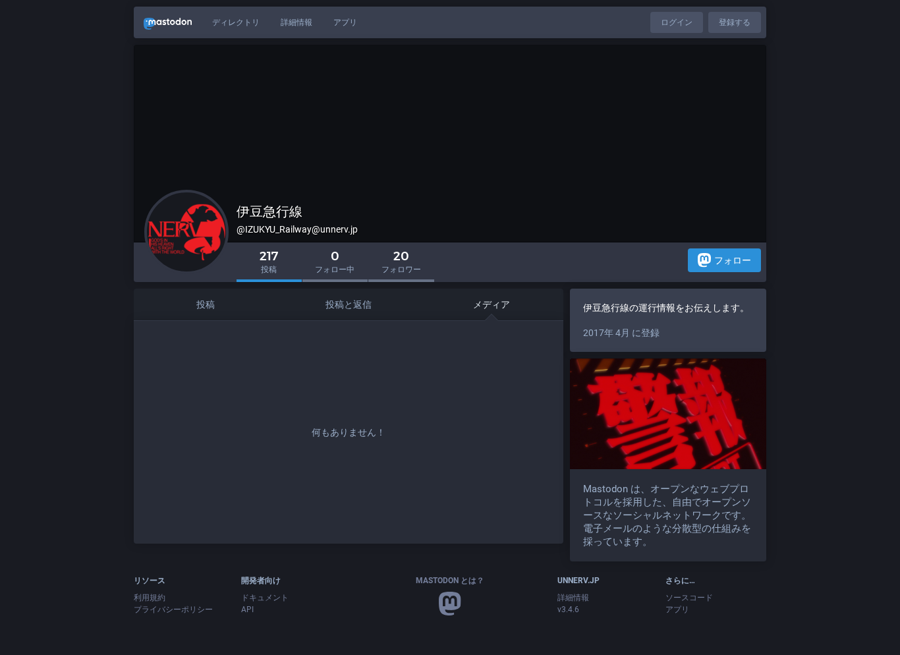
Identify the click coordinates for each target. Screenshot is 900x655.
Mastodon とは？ (450, 580)
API (247, 609)
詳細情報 (296, 22)
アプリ (345, 22)
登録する (734, 22)
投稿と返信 (348, 304)
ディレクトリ (236, 22)
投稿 (205, 304)
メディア (491, 304)
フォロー (732, 260)
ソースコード (689, 597)
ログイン (676, 22)
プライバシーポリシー (173, 609)
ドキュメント (265, 597)
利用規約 (149, 597)
